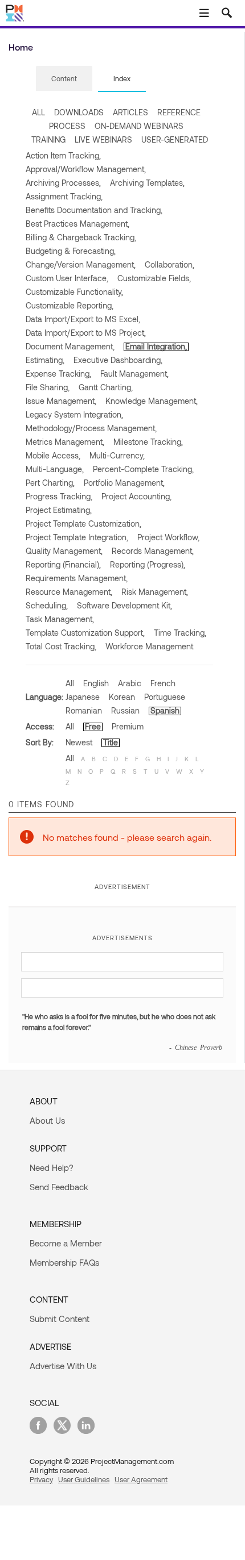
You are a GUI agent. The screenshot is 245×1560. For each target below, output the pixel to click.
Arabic (129, 683)
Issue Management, (61, 401)
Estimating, (45, 360)
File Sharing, (48, 387)
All (70, 683)
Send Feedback (59, 1187)
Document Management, (70, 346)
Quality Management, (64, 551)
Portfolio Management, (124, 482)
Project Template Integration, (77, 537)
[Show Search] (227, 13)
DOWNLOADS (79, 112)
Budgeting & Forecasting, (71, 251)
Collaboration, (169, 264)
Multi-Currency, (117, 455)
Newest (79, 742)
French (162, 683)
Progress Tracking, (59, 496)
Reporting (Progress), (147, 564)
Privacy (41, 1479)
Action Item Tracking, (63, 155)
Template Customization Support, (85, 632)
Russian (125, 710)
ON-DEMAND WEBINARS (139, 126)
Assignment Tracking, (64, 196)
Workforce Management (149, 646)
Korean (122, 697)
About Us (47, 1120)
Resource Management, (69, 592)
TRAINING (48, 139)
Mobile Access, (53, 455)
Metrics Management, (65, 442)
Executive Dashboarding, (118, 360)
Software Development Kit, (124, 605)
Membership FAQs (64, 1262)
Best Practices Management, (77, 223)
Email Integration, (156, 346)
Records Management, (153, 551)
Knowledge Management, (151, 401)
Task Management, (60, 619)
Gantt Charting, (106, 387)
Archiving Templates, (147, 182)
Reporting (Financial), (63, 564)
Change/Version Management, (81, 264)
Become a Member (66, 1243)
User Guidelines (83, 1479)
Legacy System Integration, (74, 414)
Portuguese (164, 697)
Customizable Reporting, (69, 305)
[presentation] (64, 78)
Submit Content (59, 1318)
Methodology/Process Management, (91, 428)
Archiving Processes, (63, 182)
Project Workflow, (168, 537)
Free (93, 726)
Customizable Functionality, (74, 292)
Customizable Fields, (154, 278)
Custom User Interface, (67, 278)
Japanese (83, 697)
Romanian (84, 710)
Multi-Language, (55, 469)
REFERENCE (179, 112)
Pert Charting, (50, 482)
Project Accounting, (136, 496)
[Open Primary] (204, 13)
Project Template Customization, (83, 523)
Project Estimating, (59, 510)
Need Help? (52, 1167)
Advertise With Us (63, 1366)
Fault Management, (134, 373)
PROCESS (67, 126)
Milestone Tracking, (148, 442)
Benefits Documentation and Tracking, (94, 210)
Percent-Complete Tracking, (143, 469)
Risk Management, (154, 592)
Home (21, 46)
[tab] (64, 79)
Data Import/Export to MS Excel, (83, 319)
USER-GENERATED (174, 139)
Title (110, 742)
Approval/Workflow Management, (86, 169)
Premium (128, 726)
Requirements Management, (77, 578)
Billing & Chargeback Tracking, (81, 237)
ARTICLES (130, 112)
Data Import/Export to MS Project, (86, 332)
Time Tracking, (180, 632)
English (96, 683)
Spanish (164, 710)
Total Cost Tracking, (61, 646)
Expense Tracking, (58, 373)
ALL (38, 112)
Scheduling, (47, 605)
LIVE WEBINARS (103, 139)
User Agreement (141, 1479)
